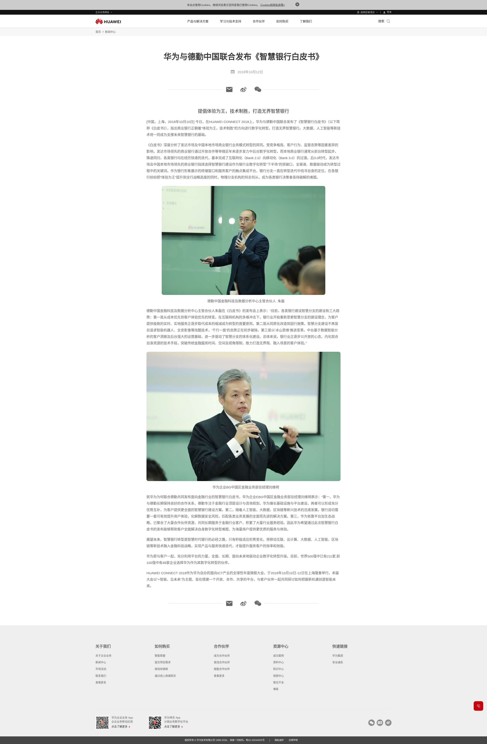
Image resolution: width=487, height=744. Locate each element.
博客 (276, 689)
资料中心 (278, 662)
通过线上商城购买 (165, 675)
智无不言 (278, 682)
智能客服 (160, 655)
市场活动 (100, 668)
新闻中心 (110, 31)
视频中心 (278, 675)
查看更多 (100, 682)
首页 (98, 31)
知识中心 (278, 668)
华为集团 (337, 655)
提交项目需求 (163, 662)
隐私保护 (279, 740)
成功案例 (278, 655)
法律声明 (293, 740)
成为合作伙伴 (222, 655)
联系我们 (100, 675)
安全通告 (337, 662)
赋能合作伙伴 (222, 668)
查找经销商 (161, 668)
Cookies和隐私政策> (272, 4)
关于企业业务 (103, 655)
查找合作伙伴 (222, 662)
